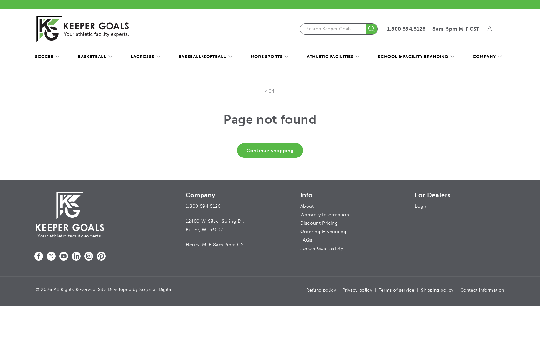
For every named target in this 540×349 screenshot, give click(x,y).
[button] (47, 56)
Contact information (482, 290)
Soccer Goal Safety (321, 248)
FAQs (306, 240)
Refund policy (321, 290)
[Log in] (489, 31)
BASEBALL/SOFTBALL (202, 56)
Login (421, 206)
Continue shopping (270, 150)
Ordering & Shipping (323, 231)
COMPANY (484, 56)
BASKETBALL (92, 56)
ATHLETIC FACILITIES (330, 56)
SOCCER (44, 56)
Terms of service (397, 290)
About (307, 206)
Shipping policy (437, 290)
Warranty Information (324, 214)
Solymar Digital (155, 289)
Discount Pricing (319, 223)
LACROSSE (142, 56)
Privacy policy (357, 290)
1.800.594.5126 (406, 29)
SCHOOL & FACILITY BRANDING (413, 56)
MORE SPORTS (267, 56)
